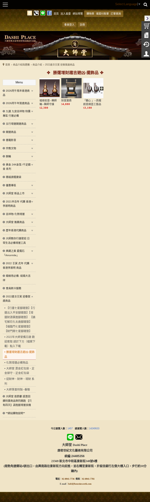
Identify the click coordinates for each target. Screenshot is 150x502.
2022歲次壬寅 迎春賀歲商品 (60, 64)
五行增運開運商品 (16, 123)
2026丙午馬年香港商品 (16, 93)
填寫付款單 (102, 13)
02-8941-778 (87, 479)
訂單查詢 (116, 13)
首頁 (7, 64)
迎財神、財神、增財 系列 (19, 381)
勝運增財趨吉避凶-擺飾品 (19, 354)
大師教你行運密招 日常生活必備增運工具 (16, 240)
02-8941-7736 (68, 479)
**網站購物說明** (15, 413)
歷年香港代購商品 (16, 230)
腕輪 (8, 156)
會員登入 (69, 24)
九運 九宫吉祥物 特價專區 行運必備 (16, 113)
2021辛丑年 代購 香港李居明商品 (17, 203)
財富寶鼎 (66, 100)
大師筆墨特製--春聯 (18, 389)
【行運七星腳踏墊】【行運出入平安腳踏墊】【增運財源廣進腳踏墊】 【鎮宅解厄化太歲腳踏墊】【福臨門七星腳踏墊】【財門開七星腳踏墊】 (19, 319)
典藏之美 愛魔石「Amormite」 (14, 253)
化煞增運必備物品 (17, 362)
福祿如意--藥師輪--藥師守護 (48, 102)
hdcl (70, 484)
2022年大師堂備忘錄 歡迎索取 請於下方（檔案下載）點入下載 (19, 341)
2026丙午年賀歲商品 (18, 103)
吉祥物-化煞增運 (15, 214)
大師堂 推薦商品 (15, 222)
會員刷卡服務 (13, 288)
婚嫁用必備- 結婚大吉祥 (17, 278)
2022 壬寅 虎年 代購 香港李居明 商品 (16, 265)
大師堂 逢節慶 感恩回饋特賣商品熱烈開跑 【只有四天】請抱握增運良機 (17, 400)
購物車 (90, 13)
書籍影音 (11, 140)
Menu (19, 82)
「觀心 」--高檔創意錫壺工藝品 (92, 102)
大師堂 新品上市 (15, 193)
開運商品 (11, 131)
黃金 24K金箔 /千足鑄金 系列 (17, 166)
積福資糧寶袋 (13, 177)
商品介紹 (37, 64)
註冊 (82, 24)
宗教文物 (11, 148)
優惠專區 (11, 185)
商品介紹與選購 (21, 64)
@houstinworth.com (81, 484)
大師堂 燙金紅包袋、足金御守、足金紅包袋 (19, 370)
